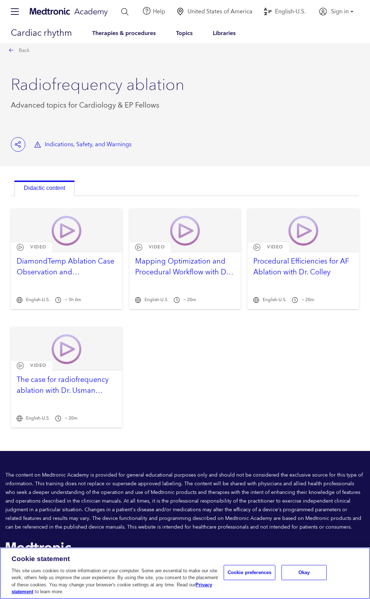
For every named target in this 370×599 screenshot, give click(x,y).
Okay (304, 572)
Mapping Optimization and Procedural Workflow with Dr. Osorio (182, 272)
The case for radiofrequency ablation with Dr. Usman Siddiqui (63, 391)
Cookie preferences (249, 572)
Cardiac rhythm (41, 33)
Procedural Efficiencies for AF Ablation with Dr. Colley (301, 266)
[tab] (44, 188)
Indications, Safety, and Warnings (88, 144)
